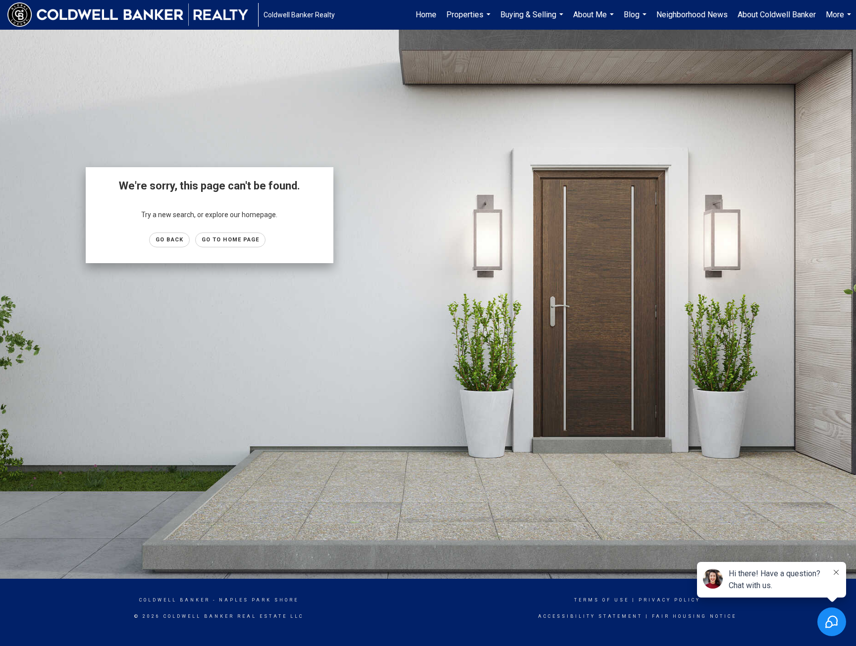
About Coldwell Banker (777, 14)
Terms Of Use (601, 600)
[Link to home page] (132, 15)
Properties (469, 20)
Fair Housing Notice (694, 616)
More (840, 20)
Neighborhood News (692, 14)
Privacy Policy (669, 600)
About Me (594, 20)
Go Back (169, 239)
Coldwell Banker (174, 600)
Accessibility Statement (590, 616)
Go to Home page (231, 239)
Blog (636, 20)
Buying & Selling (533, 20)
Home (426, 14)
